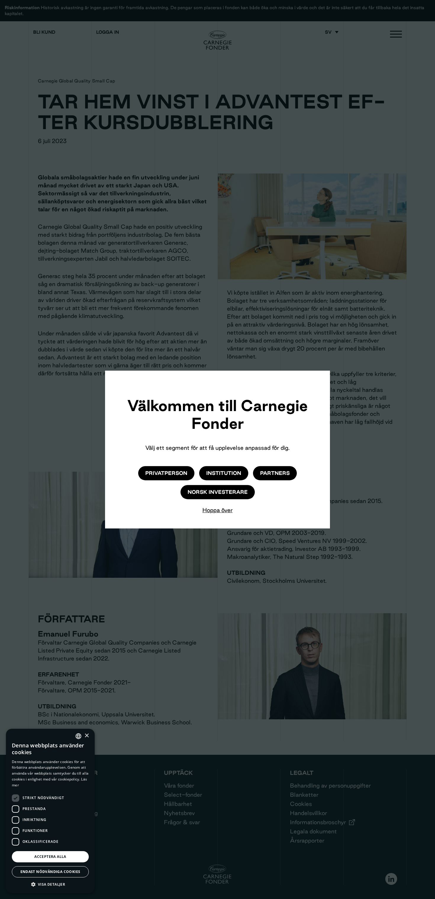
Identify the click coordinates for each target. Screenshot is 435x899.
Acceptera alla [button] (50, 856)
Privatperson (166, 473)
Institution (223, 473)
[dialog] (50, 811)
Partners (275, 473)
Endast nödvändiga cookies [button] (50, 871)
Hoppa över (217, 510)
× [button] (86, 736)
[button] (50, 884)
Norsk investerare (218, 492)
